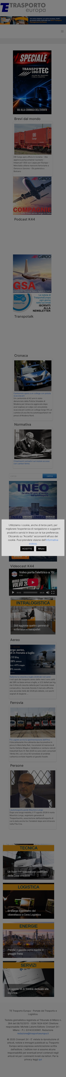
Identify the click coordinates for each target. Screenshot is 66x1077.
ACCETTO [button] (27, 548)
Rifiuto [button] (41, 548)
